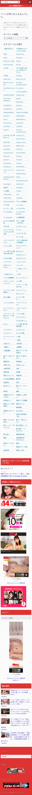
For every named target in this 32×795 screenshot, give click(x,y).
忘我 (17, 382)
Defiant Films (20, 95)
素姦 (4, 438)
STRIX (18, 177)
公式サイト (16, 680)
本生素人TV (7, 400)
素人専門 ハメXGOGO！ (21, 430)
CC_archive (19, 88)
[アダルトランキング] (16, 787)
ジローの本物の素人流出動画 (21, 241)
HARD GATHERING (22, 112)
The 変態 (6, 191)
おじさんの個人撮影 (8, 222)
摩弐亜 (5, 391)
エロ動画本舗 (20, 217)
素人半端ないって (21, 425)
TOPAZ (18, 191)
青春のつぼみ (20, 450)
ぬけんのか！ (20, 251)
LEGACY (6, 130)
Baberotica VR (20, 79)
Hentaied (6, 116)
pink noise (6, 156)
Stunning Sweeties (22, 180)
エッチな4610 (7, 217)
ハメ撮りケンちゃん (21, 269)
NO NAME (6, 149)
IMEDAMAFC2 (20, 119)
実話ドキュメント (8, 375)
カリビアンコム (21, 226)
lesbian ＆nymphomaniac (21, 131)
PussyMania (7, 163)
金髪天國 (6, 450)
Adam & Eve (20, 54)
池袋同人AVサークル (9, 412)
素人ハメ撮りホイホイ (21, 421)
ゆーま (5, 324)
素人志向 (6, 434)
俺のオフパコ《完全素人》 (21, 351)
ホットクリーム (21, 290)
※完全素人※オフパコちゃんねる (21, 49)
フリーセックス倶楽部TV (8, 291)
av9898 (5, 68)
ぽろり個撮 (6, 297)
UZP (17, 194)
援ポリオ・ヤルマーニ (21, 387)
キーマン (19, 230)
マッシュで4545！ (9, 302)
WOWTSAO (7, 198)
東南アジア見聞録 (21, 400)
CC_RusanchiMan (21, 91)
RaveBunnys (7, 166)
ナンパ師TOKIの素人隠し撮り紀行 (9, 252)
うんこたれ (19, 205)
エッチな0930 (7, 212)
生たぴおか (19, 411)
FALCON (19, 105)
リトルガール (7, 329)
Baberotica (7, 79)
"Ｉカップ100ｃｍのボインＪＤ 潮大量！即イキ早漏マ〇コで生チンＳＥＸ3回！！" (15, 703)
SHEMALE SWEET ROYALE (9, 178)
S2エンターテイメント (9, 171)
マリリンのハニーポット (8, 309)
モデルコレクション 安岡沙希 (16, 583)
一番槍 (18, 340)
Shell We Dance (21, 173)
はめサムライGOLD (7, 266)
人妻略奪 (19, 347)
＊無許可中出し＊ (8, 48)
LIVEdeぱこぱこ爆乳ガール (9, 136)
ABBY (5, 54)
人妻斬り (6, 347)
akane (5, 57)
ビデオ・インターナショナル (8, 282)
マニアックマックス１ (21, 303)
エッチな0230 (20, 208)
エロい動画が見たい (16, 6)
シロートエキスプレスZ (8, 241)
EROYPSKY (19, 102)
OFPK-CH (19, 149)
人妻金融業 (6, 350)
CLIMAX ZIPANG (8, 95)
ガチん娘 (6, 226)
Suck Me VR (20, 184)
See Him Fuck (20, 170)
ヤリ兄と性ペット (21, 320)
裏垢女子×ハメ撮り (22, 447)
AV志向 (5, 75)
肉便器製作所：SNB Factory (21, 439)
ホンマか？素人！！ (20, 298)
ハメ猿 (18, 274)
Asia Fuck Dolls (8, 64)
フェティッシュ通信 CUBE (21, 285)
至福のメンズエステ (8, 444)
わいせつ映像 (20, 333)
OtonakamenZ (8, 152)
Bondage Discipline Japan (21, 83)
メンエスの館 (20, 313)
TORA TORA (7, 194)
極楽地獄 (19, 407)
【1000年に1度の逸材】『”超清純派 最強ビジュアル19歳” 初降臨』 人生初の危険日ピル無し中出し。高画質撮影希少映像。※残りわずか (15, 738)
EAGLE (18, 98)
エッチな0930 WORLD (20, 213)
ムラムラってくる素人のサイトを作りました (8, 315)
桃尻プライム (20, 404)
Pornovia (19, 159)
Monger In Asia (21, 142)
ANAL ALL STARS (8, 61)
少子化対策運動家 (8, 379)
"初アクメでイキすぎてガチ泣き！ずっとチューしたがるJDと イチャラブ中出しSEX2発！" (15, 712)
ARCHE (18, 61)
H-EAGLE (19, 109)
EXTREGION (7, 105)
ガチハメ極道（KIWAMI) (20, 222)
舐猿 (17, 443)
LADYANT (19, 126)
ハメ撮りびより (8, 274)
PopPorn (6, 159)
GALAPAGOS (7, 109)
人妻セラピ (6, 343)
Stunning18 (6, 184)
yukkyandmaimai (8, 201)
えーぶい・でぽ (8, 208)
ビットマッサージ (21, 277)
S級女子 (5, 187)
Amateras (19, 57)
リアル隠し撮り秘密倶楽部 (21, 325)
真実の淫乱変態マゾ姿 (21, 415)
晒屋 (17, 391)
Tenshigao (19, 187)
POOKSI (19, 156)
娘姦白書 (6, 372)
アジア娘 (6, 205)
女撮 (17, 368)
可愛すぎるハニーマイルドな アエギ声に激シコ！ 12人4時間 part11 (15, 693)
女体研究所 (6, 368)
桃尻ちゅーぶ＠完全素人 (8, 405)
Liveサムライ (20, 135)
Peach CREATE (20, 152)
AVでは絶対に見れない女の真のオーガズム (22, 70)
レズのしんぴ (20, 329)
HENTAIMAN (20, 116)
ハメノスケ (19, 265)
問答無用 (19, 361)
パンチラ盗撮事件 (8, 277)
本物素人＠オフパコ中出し (8, 396)
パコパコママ (7, 261)
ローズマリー (7, 333)
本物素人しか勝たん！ (21, 396)
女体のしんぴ (20, 365)
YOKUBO (19, 198)
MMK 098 (6, 142)
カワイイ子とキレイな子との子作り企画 (8, 232)
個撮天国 (6, 361)
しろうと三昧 (7, 246)
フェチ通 (19, 281)
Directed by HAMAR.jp (7, 99)
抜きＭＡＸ (6, 386)
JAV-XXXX (6, 126)
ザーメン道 (19, 237)
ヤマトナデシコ (21, 317)
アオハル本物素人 (21, 201)
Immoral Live (7, 123)
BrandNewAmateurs (9, 89)
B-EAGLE (19, 75)
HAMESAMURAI (8, 112)
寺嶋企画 (19, 375)
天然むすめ (6, 365)
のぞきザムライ (21, 255)
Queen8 (18, 163)
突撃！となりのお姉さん (8, 421)
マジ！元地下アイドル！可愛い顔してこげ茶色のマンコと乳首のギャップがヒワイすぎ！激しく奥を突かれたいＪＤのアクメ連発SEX (15, 724)
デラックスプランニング (21, 247)
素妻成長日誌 (20, 434)
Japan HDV (19, 123)
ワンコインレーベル (8, 337)
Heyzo (5, 119)
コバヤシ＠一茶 (21, 233)
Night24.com (20, 146)
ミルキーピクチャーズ (21, 309)
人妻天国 (19, 343)
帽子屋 (18, 379)
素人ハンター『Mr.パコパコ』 (9, 426)
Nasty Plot (6, 146)
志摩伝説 (6, 382)
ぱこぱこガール (21, 258)
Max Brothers (20, 139)
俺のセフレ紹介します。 (21, 357)
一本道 (18, 336)
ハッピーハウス (21, 261)
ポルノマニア (20, 293)
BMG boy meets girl (8, 83)
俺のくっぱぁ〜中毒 (8, 357)
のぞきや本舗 (7, 258)
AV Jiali (18, 64)
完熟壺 (18, 372)
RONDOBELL (20, 166)
